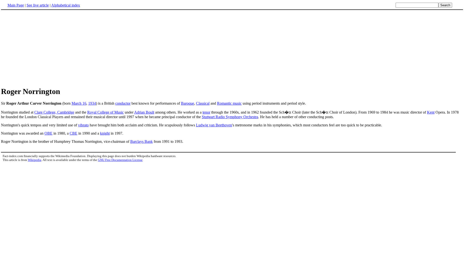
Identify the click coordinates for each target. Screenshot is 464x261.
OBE (48, 133)
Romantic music (229, 103)
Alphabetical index (65, 5)
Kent (431, 112)
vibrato (83, 125)
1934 (92, 103)
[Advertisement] (41, 48)
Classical (203, 103)
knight (105, 133)
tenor (206, 112)
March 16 (79, 103)
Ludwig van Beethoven (214, 125)
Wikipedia (34, 160)
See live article (38, 5)
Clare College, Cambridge (54, 112)
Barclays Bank (141, 141)
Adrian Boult (144, 112)
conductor (122, 103)
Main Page (15, 5)
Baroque (187, 103)
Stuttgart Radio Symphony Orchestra (230, 117)
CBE (73, 133)
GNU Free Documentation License (120, 160)
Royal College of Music (105, 112)
